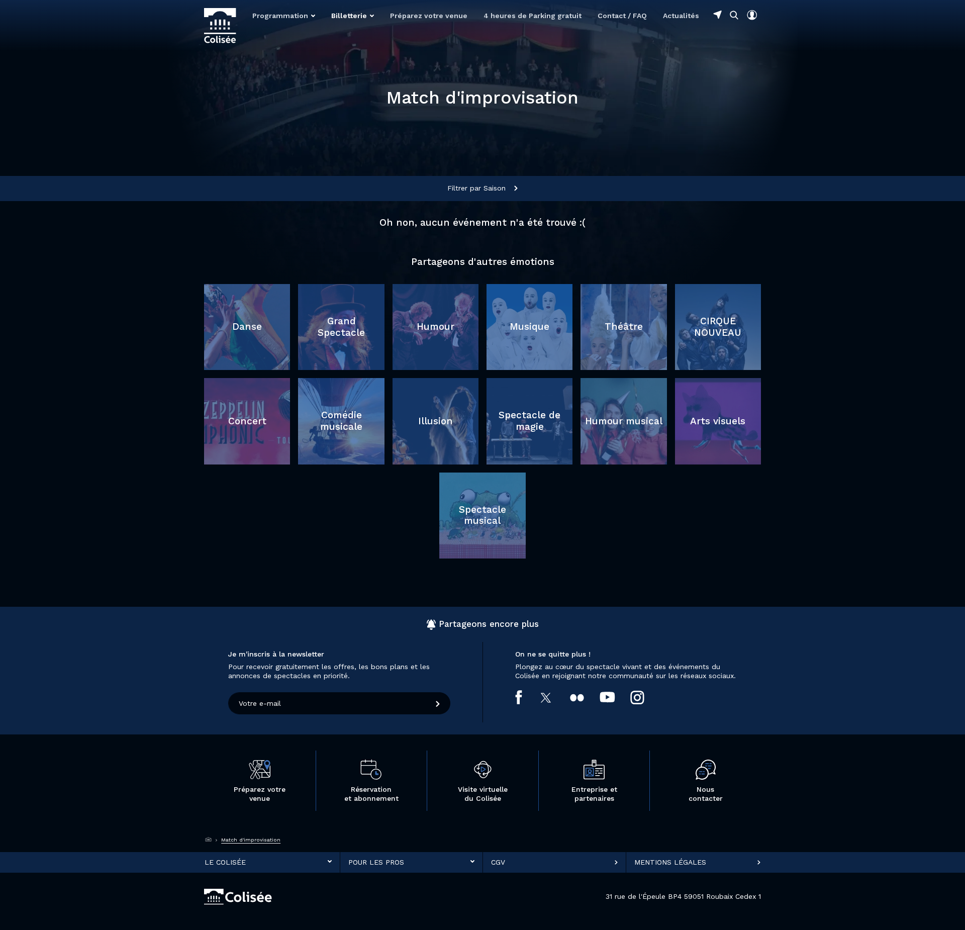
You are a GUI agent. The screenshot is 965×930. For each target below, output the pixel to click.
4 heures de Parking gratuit (533, 16)
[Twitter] (554, 697)
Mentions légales (670, 862)
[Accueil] (208, 840)
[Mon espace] (752, 15)
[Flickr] (585, 697)
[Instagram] (645, 697)
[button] (283, 15)
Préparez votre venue (428, 16)
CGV (498, 862)
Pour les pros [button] (376, 862)
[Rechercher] (734, 15)
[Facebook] (526, 697)
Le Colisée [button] (225, 862)
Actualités (681, 16)
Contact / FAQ (622, 16)
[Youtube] (615, 697)
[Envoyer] (438, 703)
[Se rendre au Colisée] (717, 14)
